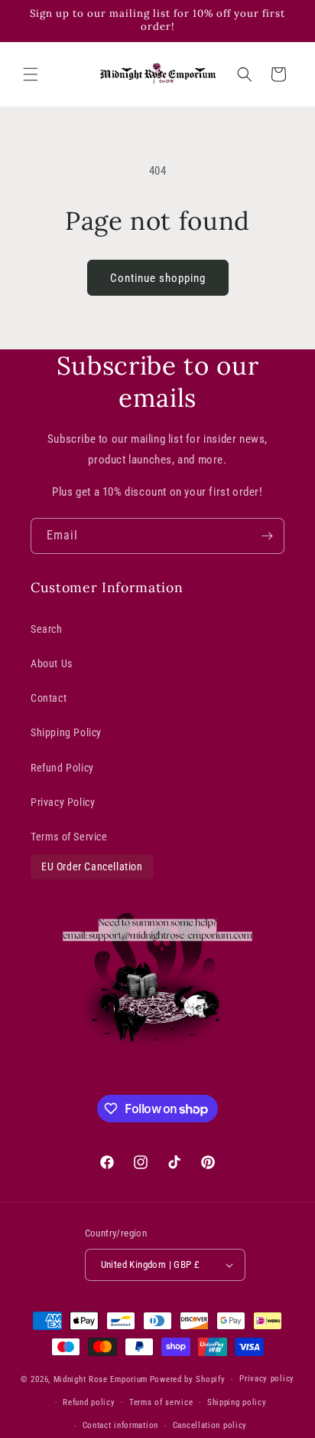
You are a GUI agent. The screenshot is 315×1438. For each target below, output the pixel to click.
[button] (30, 74)
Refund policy (89, 1402)
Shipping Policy (66, 732)
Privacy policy (266, 1379)
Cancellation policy (210, 1425)
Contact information (120, 1425)
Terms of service (161, 1402)
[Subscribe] (267, 536)
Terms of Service (69, 836)
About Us (52, 663)
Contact (49, 698)
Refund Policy (62, 768)
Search (47, 629)
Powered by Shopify (188, 1379)
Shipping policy (237, 1402)
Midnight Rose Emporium (101, 1379)
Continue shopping (158, 278)
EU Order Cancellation (92, 866)
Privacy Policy (63, 802)
